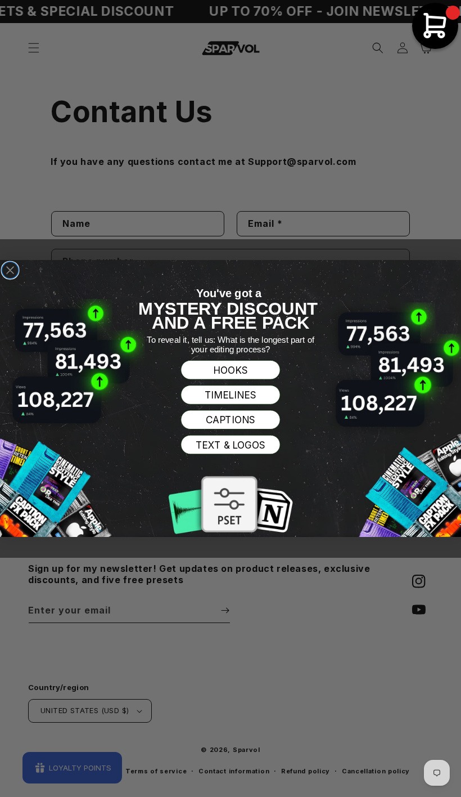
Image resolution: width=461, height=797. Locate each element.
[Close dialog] (10, 270)
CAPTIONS (231, 420)
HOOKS (230, 370)
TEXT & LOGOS (231, 445)
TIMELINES (231, 395)
